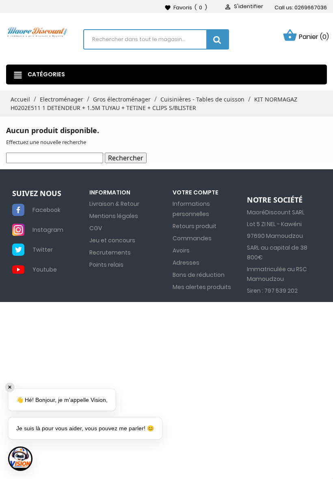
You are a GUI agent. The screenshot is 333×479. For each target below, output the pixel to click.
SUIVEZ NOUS (36, 194)
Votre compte (195, 192)
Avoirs (181, 250)
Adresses (186, 263)
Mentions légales (113, 216)
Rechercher (125, 157)
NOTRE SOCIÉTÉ (275, 200)
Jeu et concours (112, 240)
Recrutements (110, 252)
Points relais (106, 265)
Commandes (192, 238)
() (185, 7)
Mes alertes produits (202, 287)
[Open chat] (20, 459)
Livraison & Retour (114, 204)
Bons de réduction (199, 275)
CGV (95, 228)
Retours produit (194, 226)
